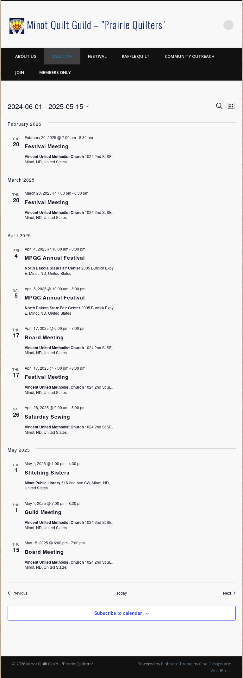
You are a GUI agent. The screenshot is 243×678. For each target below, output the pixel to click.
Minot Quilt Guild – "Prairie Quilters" (96, 24)
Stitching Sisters (47, 472)
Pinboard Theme (177, 664)
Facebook (215, 25)
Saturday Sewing (47, 416)
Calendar (62, 56)
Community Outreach (190, 56)
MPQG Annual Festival (55, 257)
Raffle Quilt (136, 56)
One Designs (211, 664)
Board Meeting (44, 337)
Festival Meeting (47, 146)
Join (19, 72)
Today (121, 593)
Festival (97, 56)
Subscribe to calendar (118, 613)
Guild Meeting (43, 512)
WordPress (220, 670)
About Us (25, 56)
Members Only (55, 72)
